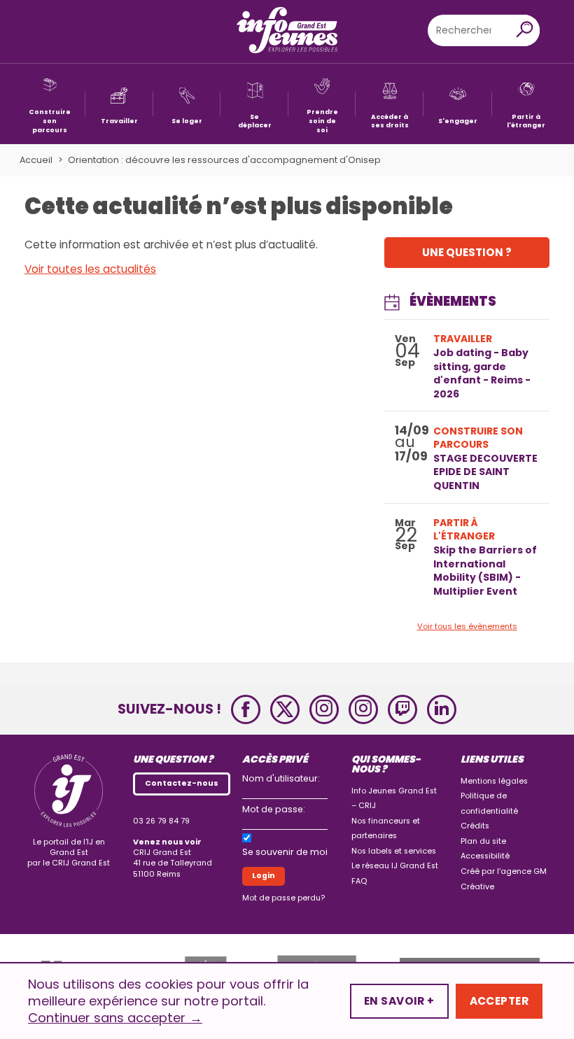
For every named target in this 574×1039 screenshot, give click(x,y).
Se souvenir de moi (285, 852)
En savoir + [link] (399, 1001)
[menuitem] (49, 104)
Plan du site (483, 841)
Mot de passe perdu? (283, 898)
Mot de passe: (273, 809)
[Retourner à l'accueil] (287, 31)
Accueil (36, 160)
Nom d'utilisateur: (281, 778)
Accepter (499, 1001)
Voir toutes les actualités (90, 269)
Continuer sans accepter (115, 1018)
